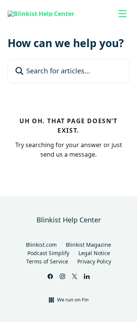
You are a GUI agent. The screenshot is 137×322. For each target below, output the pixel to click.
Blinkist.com (41, 244)
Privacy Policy (94, 261)
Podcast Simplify (48, 253)
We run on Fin (73, 299)
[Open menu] (122, 13)
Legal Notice (94, 253)
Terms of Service (47, 261)
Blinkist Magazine (88, 244)
